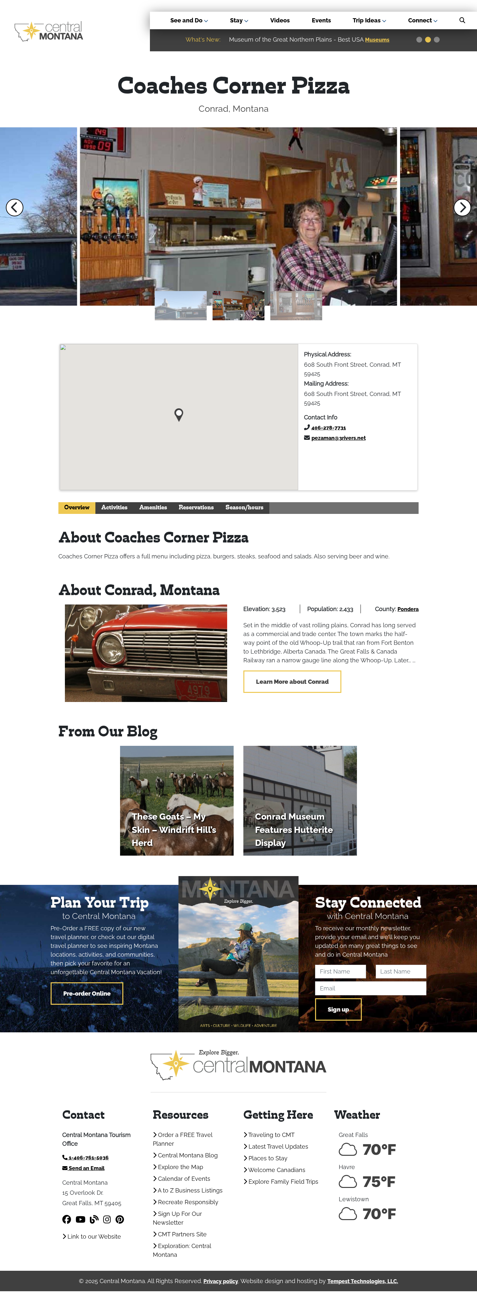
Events (321, 20)
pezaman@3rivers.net (339, 438)
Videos (280, 20)
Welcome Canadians (276, 1169)
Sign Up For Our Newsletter (177, 1218)
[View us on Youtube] (80, 1220)
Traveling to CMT (271, 1134)
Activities (114, 508)
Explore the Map (179, 1167)
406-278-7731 (329, 428)
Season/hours (244, 508)
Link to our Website (93, 1236)
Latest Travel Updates (277, 1146)
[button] (14, 207)
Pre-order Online (87, 993)
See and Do (187, 20)
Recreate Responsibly (187, 1202)
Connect (420, 20)
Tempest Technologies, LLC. (362, 1281)
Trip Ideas (367, 20)
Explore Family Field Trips (282, 1181)
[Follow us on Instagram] (107, 1220)
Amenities (153, 508)
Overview (77, 508)
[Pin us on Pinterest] (120, 1220)
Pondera (408, 609)
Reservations (196, 508)
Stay (237, 20)
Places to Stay (267, 1158)
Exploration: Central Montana (182, 1250)
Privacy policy (220, 1281)
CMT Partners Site (181, 1234)
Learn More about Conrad (292, 681)
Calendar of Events (183, 1178)
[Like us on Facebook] (66, 1220)
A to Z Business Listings (189, 1190)
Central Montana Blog (187, 1155)
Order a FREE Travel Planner (182, 1139)
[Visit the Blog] (94, 1220)
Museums (349, 40)
